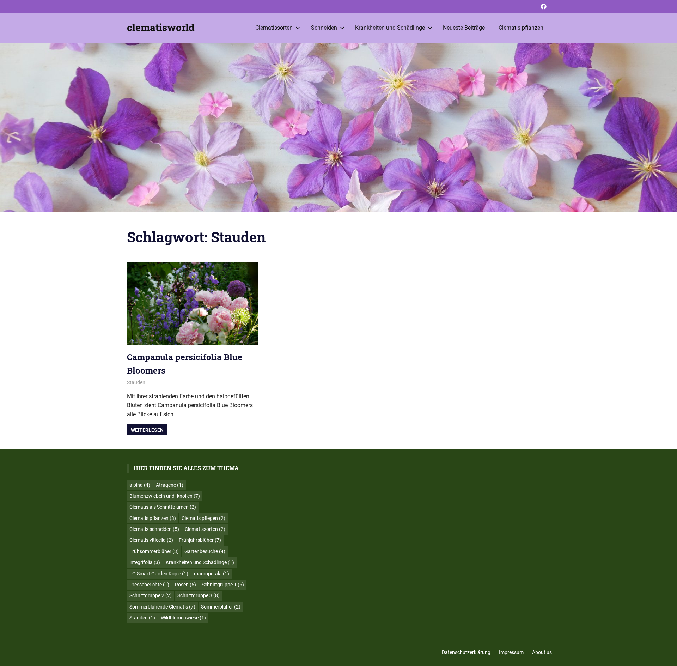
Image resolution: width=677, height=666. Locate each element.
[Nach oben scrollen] (666, 655)
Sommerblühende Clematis (162, 607)
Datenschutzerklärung (466, 652)
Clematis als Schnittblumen (162, 507)
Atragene (169, 485)
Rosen (185, 584)
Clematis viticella (151, 540)
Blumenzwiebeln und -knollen (164, 496)
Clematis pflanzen (521, 27)
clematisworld (161, 27)
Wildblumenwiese (183, 617)
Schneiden (324, 27)
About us (542, 652)
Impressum (511, 652)
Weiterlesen (147, 430)
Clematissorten (274, 27)
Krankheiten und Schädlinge (390, 27)
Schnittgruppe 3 (198, 595)
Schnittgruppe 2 (150, 595)
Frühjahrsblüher (200, 540)
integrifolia (144, 562)
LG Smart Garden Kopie (158, 573)
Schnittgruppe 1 (223, 584)
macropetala (211, 573)
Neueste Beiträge (464, 27)
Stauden (136, 382)
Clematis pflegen (203, 518)
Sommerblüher (220, 607)
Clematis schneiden (154, 529)
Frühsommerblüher (154, 551)
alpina (139, 485)
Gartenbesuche (204, 551)
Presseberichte (149, 584)
